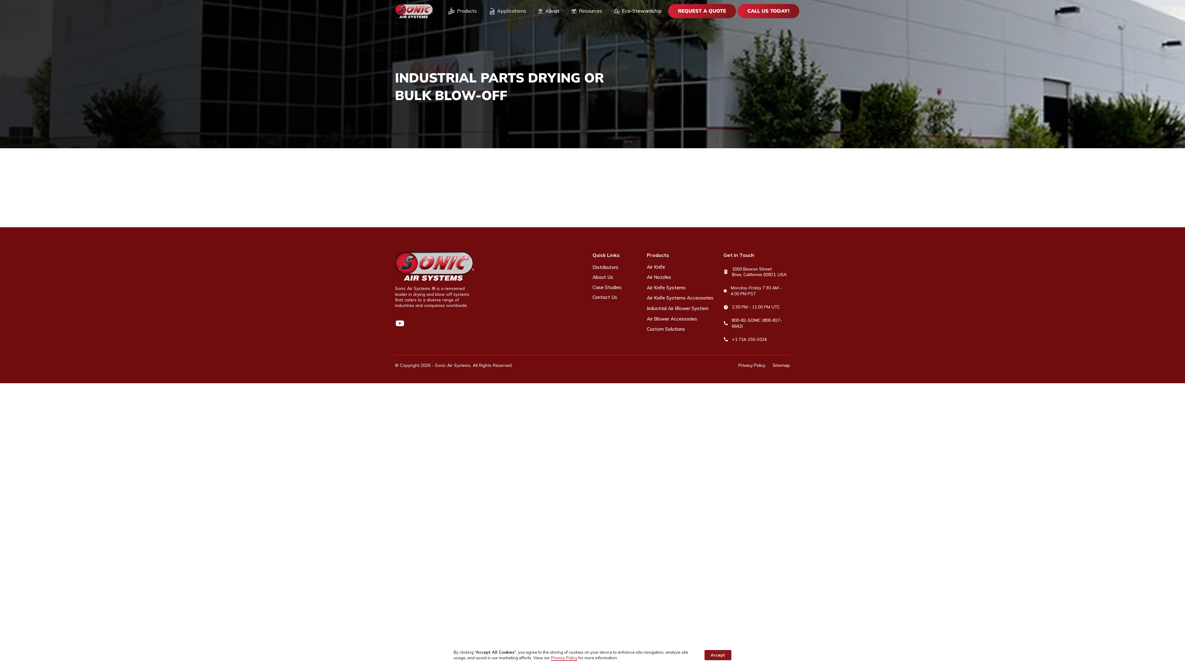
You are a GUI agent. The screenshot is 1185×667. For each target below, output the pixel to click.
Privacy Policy (751, 365)
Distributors (605, 267)
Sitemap (781, 365)
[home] (414, 11)
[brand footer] (434, 266)
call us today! (768, 11)
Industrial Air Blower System (678, 308)
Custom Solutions (666, 329)
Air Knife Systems (666, 288)
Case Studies (607, 287)
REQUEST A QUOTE (702, 11)
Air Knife (656, 267)
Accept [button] (718, 654)
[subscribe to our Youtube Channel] (400, 323)
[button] (462, 11)
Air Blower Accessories (672, 319)
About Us (602, 277)
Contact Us (604, 297)
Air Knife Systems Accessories (680, 298)
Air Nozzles (659, 277)
